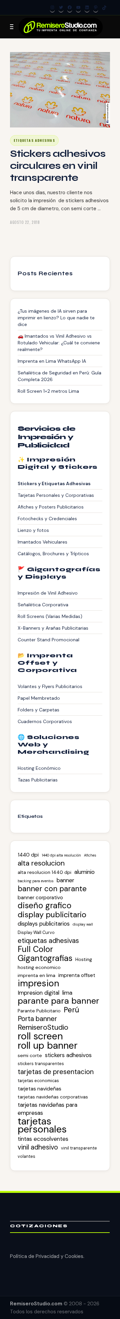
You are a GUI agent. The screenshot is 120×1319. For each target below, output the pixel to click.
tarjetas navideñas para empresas (47, 1108)
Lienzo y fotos (33, 530)
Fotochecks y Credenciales (47, 519)
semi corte (30, 1055)
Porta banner (37, 1019)
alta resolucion (41, 863)
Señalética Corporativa (43, 605)
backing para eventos (36, 881)
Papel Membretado (39, 698)
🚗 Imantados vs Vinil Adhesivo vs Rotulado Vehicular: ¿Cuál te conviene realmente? (59, 342)
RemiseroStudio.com (36, 1303)
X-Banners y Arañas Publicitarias (53, 628)
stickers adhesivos (68, 1055)
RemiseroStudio (43, 1027)
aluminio (84, 872)
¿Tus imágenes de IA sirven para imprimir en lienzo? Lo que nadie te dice (56, 317)
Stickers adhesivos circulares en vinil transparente (57, 165)
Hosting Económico (39, 768)
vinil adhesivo (38, 1147)
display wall (83, 924)
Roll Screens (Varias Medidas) (50, 616)
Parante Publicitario (39, 1011)
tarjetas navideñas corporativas (53, 1097)
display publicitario (52, 915)
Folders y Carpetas (38, 710)
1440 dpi (28, 855)
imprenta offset (76, 975)
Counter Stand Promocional (48, 640)
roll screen (40, 1036)
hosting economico (39, 967)
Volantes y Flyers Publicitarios (50, 686)
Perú (71, 1010)
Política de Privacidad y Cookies (46, 1256)
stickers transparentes (41, 1063)
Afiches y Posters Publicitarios (51, 507)
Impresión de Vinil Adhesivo (48, 593)
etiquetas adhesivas (48, 941)
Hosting (83, 959)
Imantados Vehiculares (42, 542)
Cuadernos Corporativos (45, 721)
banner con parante (52, 889)
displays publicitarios (44, 923)
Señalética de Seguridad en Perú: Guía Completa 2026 (59, 376)
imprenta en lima (36, 975)
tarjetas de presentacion (56, 1072)
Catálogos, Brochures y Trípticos (53, 554)
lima (67, 992)
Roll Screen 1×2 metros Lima (48, 391)
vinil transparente (79, 1148)
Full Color (35, 949)
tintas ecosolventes (43, 1138)
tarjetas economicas (38, 1080)
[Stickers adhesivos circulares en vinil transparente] (60, 89)
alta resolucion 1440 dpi (44, 872)
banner (65, 880)
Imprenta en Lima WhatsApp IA (52, 361)
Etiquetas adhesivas (34, 140)
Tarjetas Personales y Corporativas (56, 495)
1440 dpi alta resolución (61, 855)
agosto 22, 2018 (25, 222)
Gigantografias (45, 958)
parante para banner (58, 1001)
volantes (26, 1156)
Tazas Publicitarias (38, 780)
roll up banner (48, 1046)
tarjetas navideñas (39, 1088)
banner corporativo (40, 897)
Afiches (90, 855)
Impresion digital (38, 992)
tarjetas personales (42, 1125)
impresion (38, 983)
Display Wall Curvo (36, 932)
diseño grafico (44, 906)
